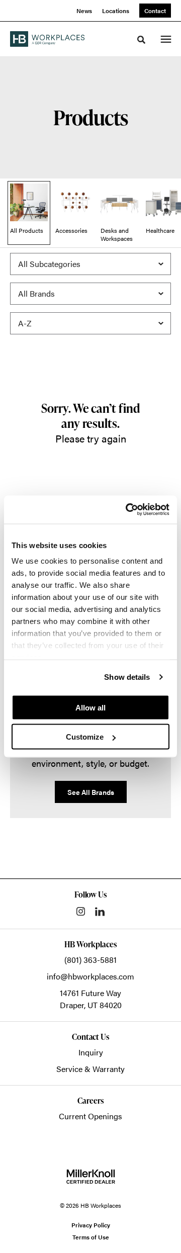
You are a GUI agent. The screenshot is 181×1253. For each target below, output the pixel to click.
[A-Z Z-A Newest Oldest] (90, 323)
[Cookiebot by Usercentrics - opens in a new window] (127, 509)
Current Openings (90, 1116)
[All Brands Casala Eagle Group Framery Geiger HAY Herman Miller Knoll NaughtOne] (90, 294)
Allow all (90, 707)
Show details (127, 677)
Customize (85, 737)
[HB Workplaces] (47, 38)
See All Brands (90, 792)
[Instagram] (80, 911)
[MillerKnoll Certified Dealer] (91, 1176)
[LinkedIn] (100, 911)
